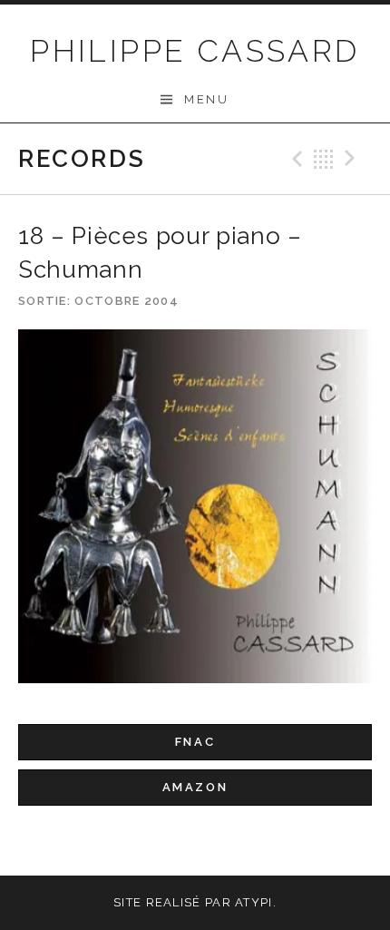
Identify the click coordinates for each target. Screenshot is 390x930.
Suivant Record (352, 159)
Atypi (254, 902)
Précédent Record (294, 159)
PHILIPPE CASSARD (194, 51)
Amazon (195, 787)
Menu (206, 99)
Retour (323, 159)
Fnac (195, 742)
